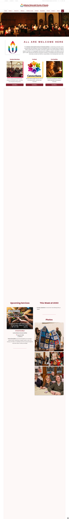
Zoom (38, 309)
